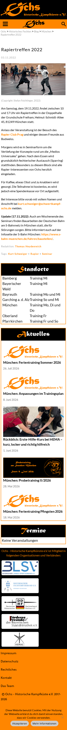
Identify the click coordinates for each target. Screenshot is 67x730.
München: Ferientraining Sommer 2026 (32, 362)
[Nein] (62, 717)
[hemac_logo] (20, 639)
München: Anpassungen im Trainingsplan (33, 393)
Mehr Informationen (45, 723)
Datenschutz (9, 661)
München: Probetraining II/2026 (27, 480)
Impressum (8, 653)
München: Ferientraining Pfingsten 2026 (33, 511)
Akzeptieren (19, 723)
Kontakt (6, 677)
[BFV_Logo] (20, 585)
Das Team (7, 686)
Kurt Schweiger (17, 253)
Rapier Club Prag (12, 134)
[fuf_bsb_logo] (20, 621)
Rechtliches (9, 669)
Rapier (35, 253)
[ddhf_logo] (20, 603)
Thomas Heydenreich (28, 246)
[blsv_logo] (20, 567)
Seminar (47, 253)
